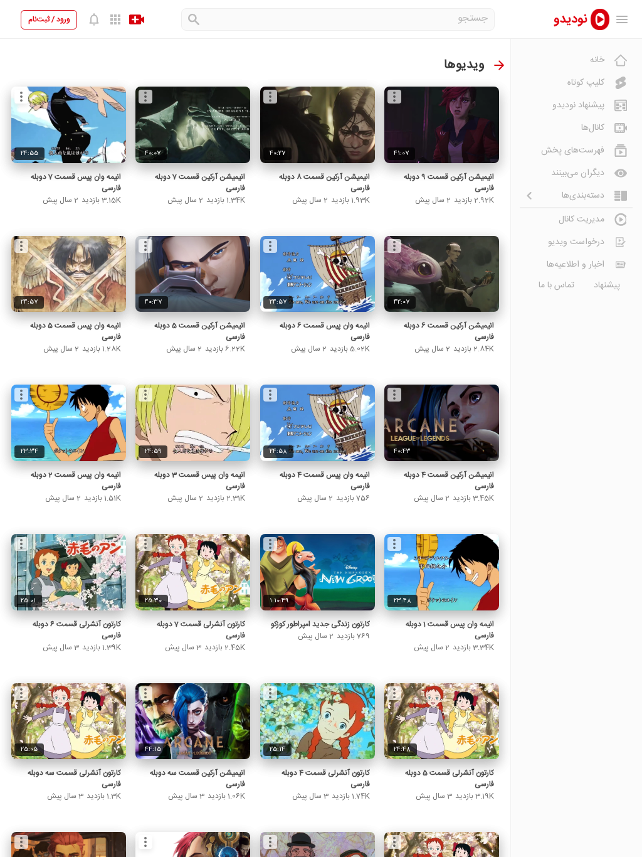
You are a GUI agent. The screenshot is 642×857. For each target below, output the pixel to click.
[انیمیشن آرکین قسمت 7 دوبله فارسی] (192, 125)
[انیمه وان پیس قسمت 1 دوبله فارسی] (441, 572)
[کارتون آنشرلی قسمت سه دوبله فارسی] (68, 721)
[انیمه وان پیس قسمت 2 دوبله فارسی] (68, 423)
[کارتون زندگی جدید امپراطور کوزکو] (317, 572)
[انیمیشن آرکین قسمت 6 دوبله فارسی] (441, 274)
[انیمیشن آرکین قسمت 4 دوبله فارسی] (441, 423)
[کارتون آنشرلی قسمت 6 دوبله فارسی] (68, 572)
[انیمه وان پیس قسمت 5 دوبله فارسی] (68, 274)
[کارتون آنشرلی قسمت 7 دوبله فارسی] (192, 572)
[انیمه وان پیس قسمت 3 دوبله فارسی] (192, 423)
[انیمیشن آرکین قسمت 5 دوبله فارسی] (192, 274)
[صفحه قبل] (499, 65)
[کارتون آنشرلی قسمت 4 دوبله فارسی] (317, 721)
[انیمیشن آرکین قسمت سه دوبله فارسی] (192, 721)
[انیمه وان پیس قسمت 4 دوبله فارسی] (317, 423)
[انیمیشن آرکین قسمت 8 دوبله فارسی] (317, 125)
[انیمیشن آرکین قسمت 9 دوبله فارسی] (441, 125)
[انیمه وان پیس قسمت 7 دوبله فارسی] (68, 125)
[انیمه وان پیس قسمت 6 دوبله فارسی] (317, 274)
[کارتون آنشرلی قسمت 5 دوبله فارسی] (441, 721)
